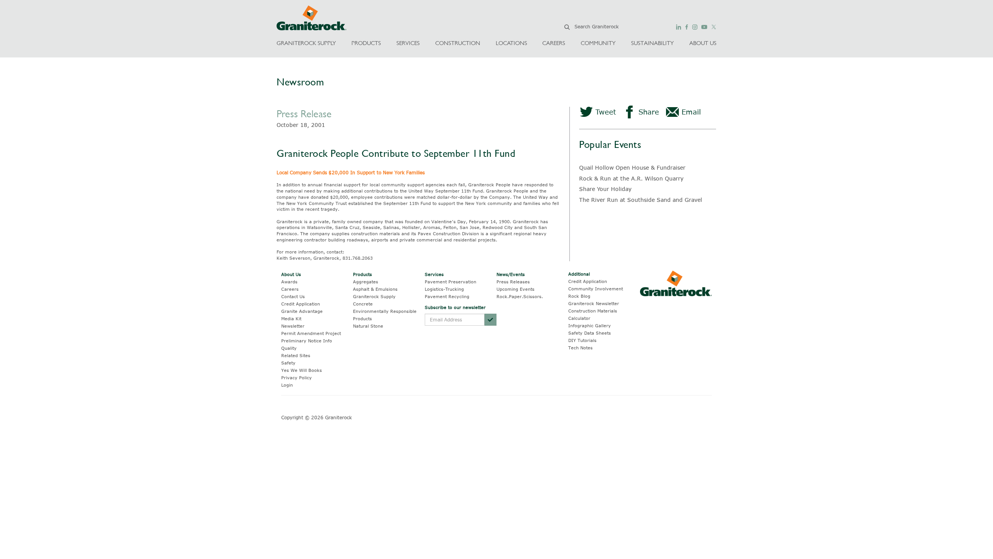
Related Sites (295, 355)
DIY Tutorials (582, 340)
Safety (288, 362)
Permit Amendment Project (311, 333)
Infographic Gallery (589, 325)
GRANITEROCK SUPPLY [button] (306, 43)
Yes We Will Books (301, 370)
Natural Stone (368, 325)
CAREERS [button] (553, 43)
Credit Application (300, 303)
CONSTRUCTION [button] (457, 43)
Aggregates (365, 281)
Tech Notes (580, 347)
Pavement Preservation (450, 281)
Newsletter (292, 325)
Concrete (363, 303)
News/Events (510, 274)
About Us (291, 274)
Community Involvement (595, 288)
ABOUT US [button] (702, 43)
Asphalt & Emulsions (375, 289)
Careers (290, 289)
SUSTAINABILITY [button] (652, 43)
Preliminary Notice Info (306, 340)
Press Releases (513, 281)
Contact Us (293, 296)
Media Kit (291, 318)
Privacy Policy (296, 377)
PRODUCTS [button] (366, 43)
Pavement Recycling (447, 296)
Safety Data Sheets (589, 332)
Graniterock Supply (374, 296)
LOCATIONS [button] (511, 43)
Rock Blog (579, 296)
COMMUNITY (598, 43)
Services (434, 274)
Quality (289, 348)
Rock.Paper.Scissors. (519, 296)
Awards (289, 281)
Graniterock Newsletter (593, 303)
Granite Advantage (302, 311)
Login (287, 384)
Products (362, 274)
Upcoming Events (515, 289)
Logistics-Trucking (444, 289)
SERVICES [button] (408, 43)
